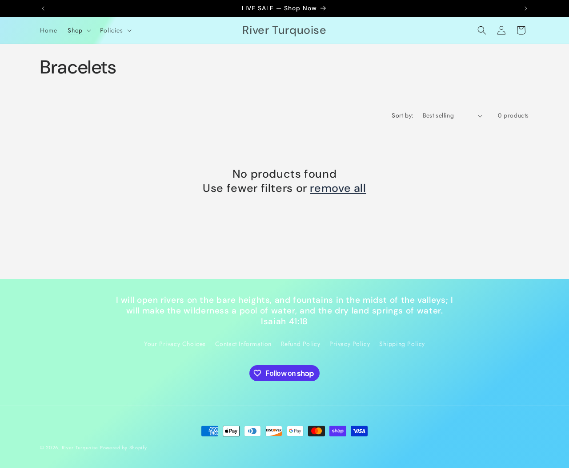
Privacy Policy (349, 343)
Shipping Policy (402, 343)
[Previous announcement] (43, 8)
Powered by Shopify (123, 447)
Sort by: (402, 115)
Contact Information (243, 343)
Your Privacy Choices (175, 343)
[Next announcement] (526, 8)
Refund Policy (301, 343)
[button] (78, 30)
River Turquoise (81, 447)
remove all (338, 188)
